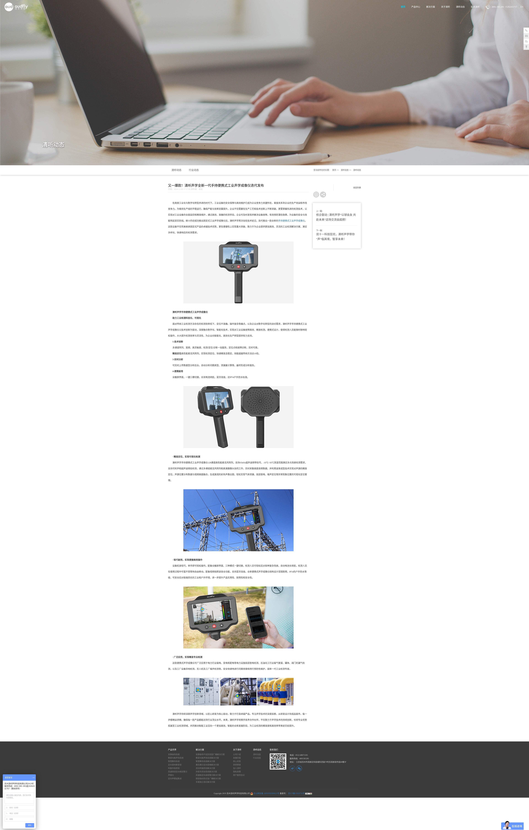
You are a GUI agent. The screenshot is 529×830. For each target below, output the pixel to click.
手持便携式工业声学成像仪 (291, 221)
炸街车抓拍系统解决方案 (206, 772)
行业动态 (194, 170)
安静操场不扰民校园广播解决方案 (210, 754)
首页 (403, 7)
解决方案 (430, 7)
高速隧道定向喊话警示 (177, 772)
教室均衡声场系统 (175, 758)
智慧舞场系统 (174, 761)
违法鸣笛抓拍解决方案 (205, 768)
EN (521, 7)
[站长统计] (308, 793)
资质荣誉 (237, 765)
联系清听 (475, 7)
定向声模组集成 (175, 779)
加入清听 (237, 768)
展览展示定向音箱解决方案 (207, 765)
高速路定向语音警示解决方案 (208, 775)
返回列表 (357, 188)
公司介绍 (237, 754)
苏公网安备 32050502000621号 (266, 793)
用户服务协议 (239, 775)
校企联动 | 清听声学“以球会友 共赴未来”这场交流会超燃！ (336, 217)
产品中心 (415, 7)
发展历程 (237, 758)
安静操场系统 (174, 754)
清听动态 (460, 7)
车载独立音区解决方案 (205, 782)
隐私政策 (237, 772)
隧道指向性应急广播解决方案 (208, 779)
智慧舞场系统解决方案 (205, 761)
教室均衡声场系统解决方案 (207, 758)
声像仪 (171, 775)
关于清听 (445, 7)
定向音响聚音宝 (175, 765)
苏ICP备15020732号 (296, 793)
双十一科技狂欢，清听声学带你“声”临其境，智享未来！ (335, 237)
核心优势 (237, 761)
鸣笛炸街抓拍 (174, 768)
